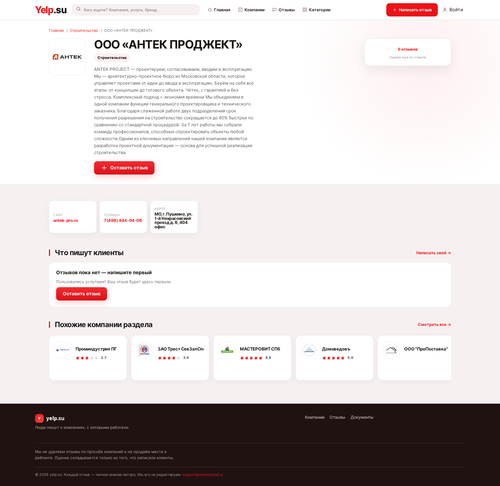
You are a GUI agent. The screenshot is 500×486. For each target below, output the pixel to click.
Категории (319, 9)
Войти (456, 9)
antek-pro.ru (65, 220)
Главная (222, 9)
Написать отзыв (415, 9)
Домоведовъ (336, 348)
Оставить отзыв (129, 167)
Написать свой (433, 252)
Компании (254, 9)
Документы (362, 417)
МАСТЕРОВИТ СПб (260, 348)
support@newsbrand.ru (202, 474)
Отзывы (287, 9)
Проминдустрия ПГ (96, 348)
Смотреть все (434, 324)
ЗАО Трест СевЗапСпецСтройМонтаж (181, 348)
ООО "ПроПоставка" (426, 348)
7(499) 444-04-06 (123, 220)
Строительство (84, 30)
